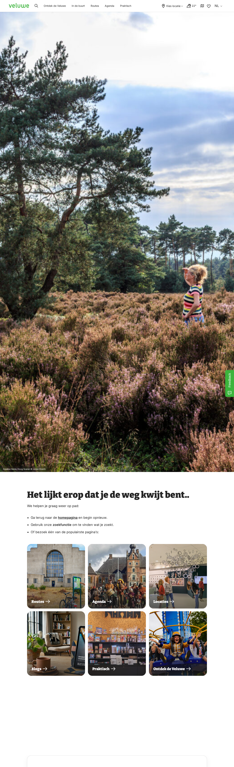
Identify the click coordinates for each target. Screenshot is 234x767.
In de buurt (78, 5)
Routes (95, 5)
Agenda (109, 5)
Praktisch (125, 5)
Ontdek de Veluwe (55, 5)
